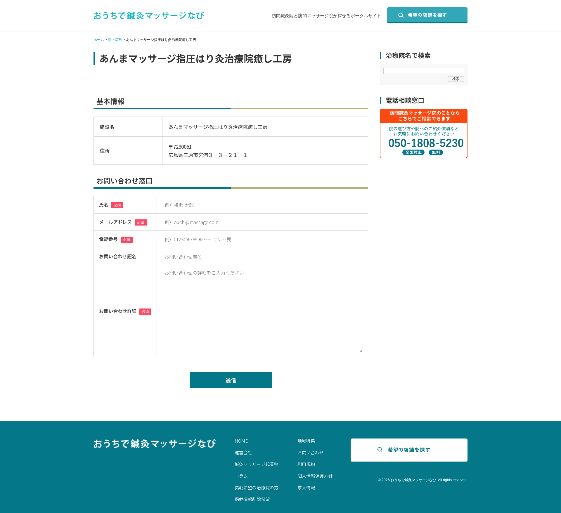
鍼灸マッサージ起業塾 (256, 464)
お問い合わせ (310, 452)
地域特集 (306, 441)
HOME (241, 441)
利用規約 (306, 464)
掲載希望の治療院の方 (256, 487)
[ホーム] (149, 15)
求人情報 (306, 487)
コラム (241, 476)
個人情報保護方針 (315, 476)
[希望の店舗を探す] (427, 15)
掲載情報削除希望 (252, 499)
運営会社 (243, 452)
